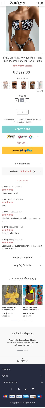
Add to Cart (22, 129)
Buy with (16, 150)
